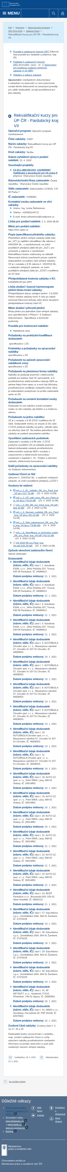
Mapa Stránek (58, 1120)
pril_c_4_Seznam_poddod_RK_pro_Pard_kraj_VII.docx (35, 513)
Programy (20, 28)
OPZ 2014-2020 (15, 31)
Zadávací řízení (33, 31)
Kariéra (9, 1131)
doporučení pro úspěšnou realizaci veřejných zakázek (34, 68)
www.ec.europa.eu (15, 1128)
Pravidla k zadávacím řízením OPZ (31, 51)
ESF (10, 28)
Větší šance (39, 1109)
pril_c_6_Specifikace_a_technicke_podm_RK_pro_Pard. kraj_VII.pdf (35, 534)
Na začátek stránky (17, 1082)
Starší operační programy (39, 28)
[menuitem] (53, 13)
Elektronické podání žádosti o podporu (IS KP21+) (17, 1111)
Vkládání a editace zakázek (27, 75)
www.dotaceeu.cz (15, 1121)
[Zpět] (10, 116)
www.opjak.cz (14, 1124)
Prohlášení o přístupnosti (60, 1111)
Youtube (40, 1115)
